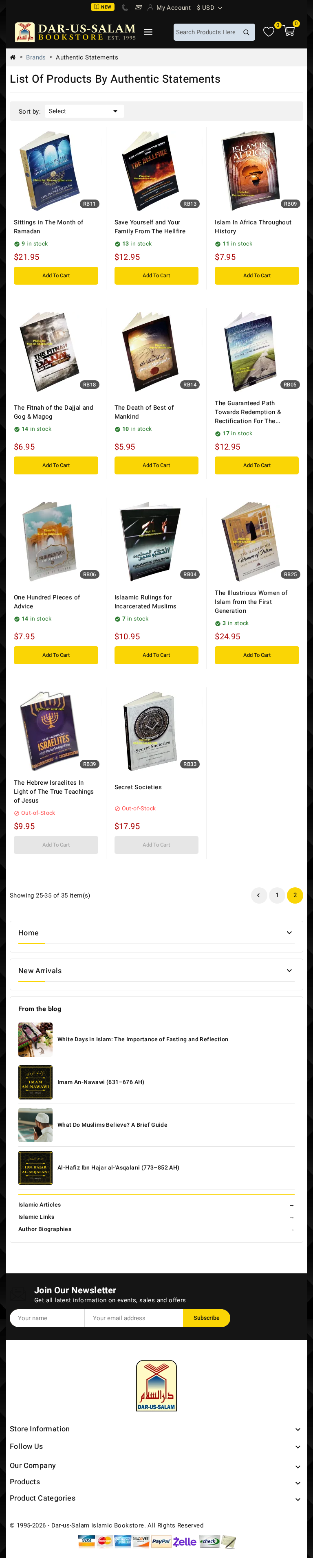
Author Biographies (156, 1229)
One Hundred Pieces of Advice (47, 602)
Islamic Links (156, 1217)
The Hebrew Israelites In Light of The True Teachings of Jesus (54, 791)
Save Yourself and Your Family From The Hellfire (150, 227)
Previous (258, 895)
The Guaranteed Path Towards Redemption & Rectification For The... (248, 412)
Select (84, 111)
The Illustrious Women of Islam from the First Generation (251, 601)
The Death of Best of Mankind (144, 412)
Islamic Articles (156, 1204)
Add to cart (56, 275)
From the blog (39, 1009)
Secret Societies (138, 787)
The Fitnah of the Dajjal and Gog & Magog (53, 412)
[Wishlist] (268, 31)
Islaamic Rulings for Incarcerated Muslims (146, 602)
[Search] (246, 32)
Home (28, 933)
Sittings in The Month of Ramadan (49, 227)
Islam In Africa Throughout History (253, 227)
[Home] (16, 57)
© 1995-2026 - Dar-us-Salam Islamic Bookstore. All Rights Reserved (106, 1525)
